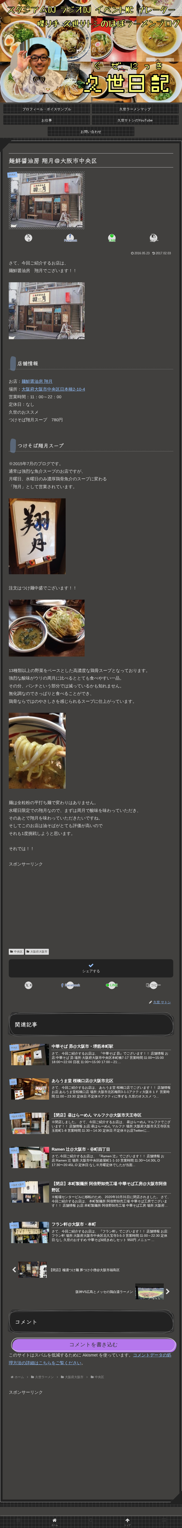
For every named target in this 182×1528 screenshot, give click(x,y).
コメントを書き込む (93, 1344)
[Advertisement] (91, 901)
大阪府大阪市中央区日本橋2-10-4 (53, 389)
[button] (153, 238)
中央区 (18, 951)
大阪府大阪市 (38, 951)
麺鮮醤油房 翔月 (37, 381)
